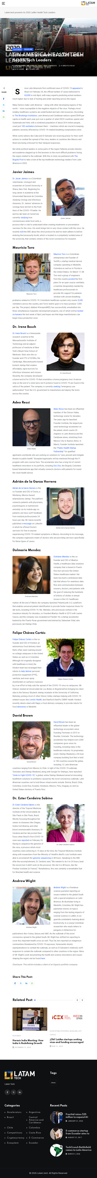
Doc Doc (57, 465)
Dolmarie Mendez (61, 556)
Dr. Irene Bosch (19, 333)
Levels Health (35, 699)
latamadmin (20, 66)
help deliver (26, 671)
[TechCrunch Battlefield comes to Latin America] (56, 1150)
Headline (74, 1031)
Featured (17, 1036)
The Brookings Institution (26, 115)
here (43, 958)
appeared (76, 88)
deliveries (21, 707)
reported (25, 840)
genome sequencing (42, 858)
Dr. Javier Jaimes (20, 178)
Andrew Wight (60, 887)
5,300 (80, 300)
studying (24, 217)
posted (71, 279)
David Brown (59, 722)
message (27, 523)
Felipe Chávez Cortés (22, 639)
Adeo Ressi (59, 409)
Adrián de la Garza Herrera (24, 488)
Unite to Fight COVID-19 (23, 775)
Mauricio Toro (60, 254)
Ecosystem (55, 1031)
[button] (77, 1000)
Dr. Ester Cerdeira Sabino (23, 805)
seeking (56, 386)
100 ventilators (28, 126)
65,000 (27, 95)
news (53, 1082)
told (21, 232)
